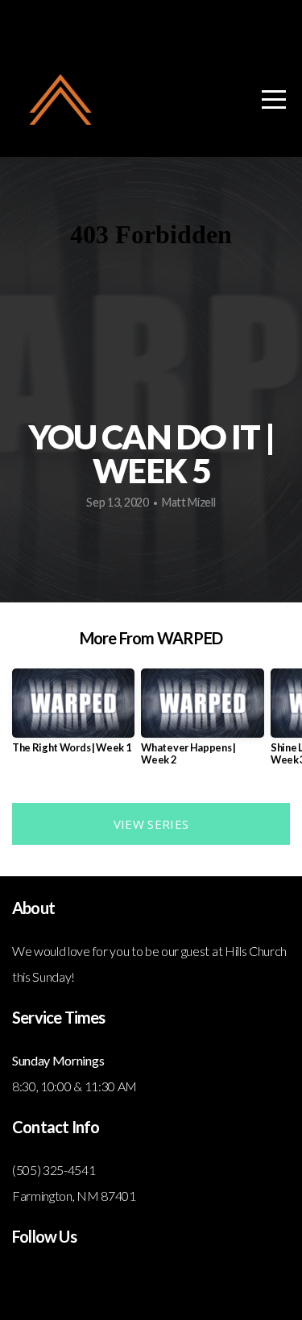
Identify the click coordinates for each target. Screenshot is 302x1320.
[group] (73, 717)
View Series (151, 824)
